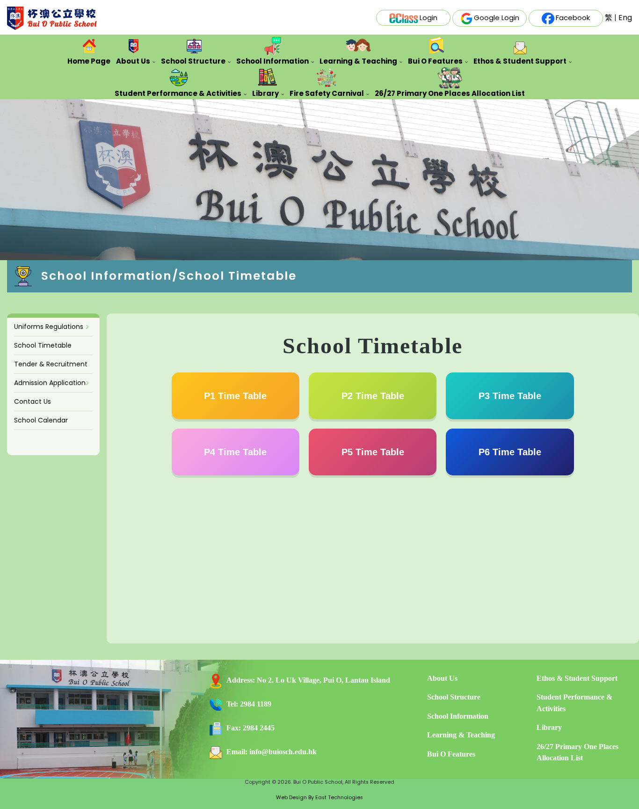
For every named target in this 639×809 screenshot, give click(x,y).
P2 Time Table (372, 396)
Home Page (88, 61)
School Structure (193, 61)
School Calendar (41, 420)
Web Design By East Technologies (319, 797)
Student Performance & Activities (178, 93)
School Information (272, 61)
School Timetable (43, 345)
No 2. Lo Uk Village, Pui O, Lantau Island (323, 680)
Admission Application (50, 382)
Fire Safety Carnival (327, 93)
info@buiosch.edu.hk (283, 751)
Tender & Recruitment (50, 364)
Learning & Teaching (358, 61)
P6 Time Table (510, 452)
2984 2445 (259, 727)
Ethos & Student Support (519, 61)
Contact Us (32, 401)
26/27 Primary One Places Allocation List (450, 93)
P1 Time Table (235, 396)
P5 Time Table (372, 452)
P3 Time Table (510, 396)
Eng (625, 17)
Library (265, 93)
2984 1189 (255, 704)
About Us (133, 61)
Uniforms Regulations (48, 326)
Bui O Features (435, 61)
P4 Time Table (235, 452)
